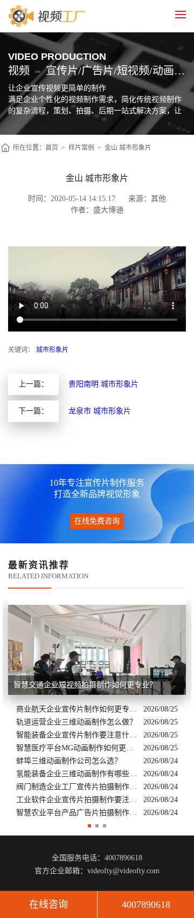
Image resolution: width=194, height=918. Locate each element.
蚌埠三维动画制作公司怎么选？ (69, 761)
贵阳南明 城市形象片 (103, 384)
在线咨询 (48, 904)
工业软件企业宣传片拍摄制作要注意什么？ (77, 800)
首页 (51, 147)
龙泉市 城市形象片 (99, 411)
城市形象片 (52, 350)
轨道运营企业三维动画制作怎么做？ (76, 722)
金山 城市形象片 (128, 147)
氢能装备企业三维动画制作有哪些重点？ (77, 774)
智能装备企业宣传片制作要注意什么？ (77, 735)
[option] (97, 709)
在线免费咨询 (97, 521)
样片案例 (81, 147)
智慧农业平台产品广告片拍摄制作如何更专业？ (77, 813)
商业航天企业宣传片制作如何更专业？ (77, 709)
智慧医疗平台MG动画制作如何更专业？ (77, 748)
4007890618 (146, 904)
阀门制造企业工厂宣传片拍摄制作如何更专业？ (77, 787)
